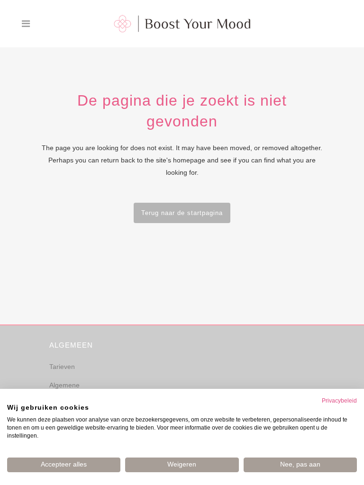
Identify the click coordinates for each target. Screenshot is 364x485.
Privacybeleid (339, 400)
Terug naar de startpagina (182, 212)
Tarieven (62, 366)
